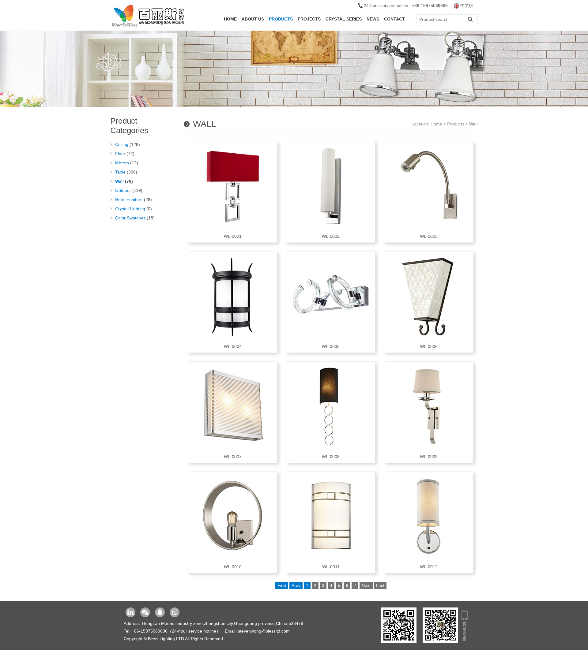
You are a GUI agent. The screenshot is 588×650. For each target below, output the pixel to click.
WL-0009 (429, 456)
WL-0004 (233, 346)
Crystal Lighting (133, 208)
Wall (124, 181)
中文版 (466, 5)
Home (230, 19)
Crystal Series (344, 19)
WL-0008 (331, 456)
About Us (253, 19)
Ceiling (127, 144)
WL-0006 (429, 346)
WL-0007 (233, 456)
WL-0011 (331, 566)
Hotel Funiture (133, 199)
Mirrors (126, 162)
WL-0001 (233, 236)
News (373, 19)
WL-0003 (429, 236)
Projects (309, 19)
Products (281, 19)
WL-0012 (429, 566)
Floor (124, 153)
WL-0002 (331, 236)
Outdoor (128, 190)
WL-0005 (331, 346)
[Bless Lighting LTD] (148, 29)
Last (380, 585)
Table (126, 172)
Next (366, 585)
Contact (394, 19)
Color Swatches (135, 217)
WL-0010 (233, 566)
